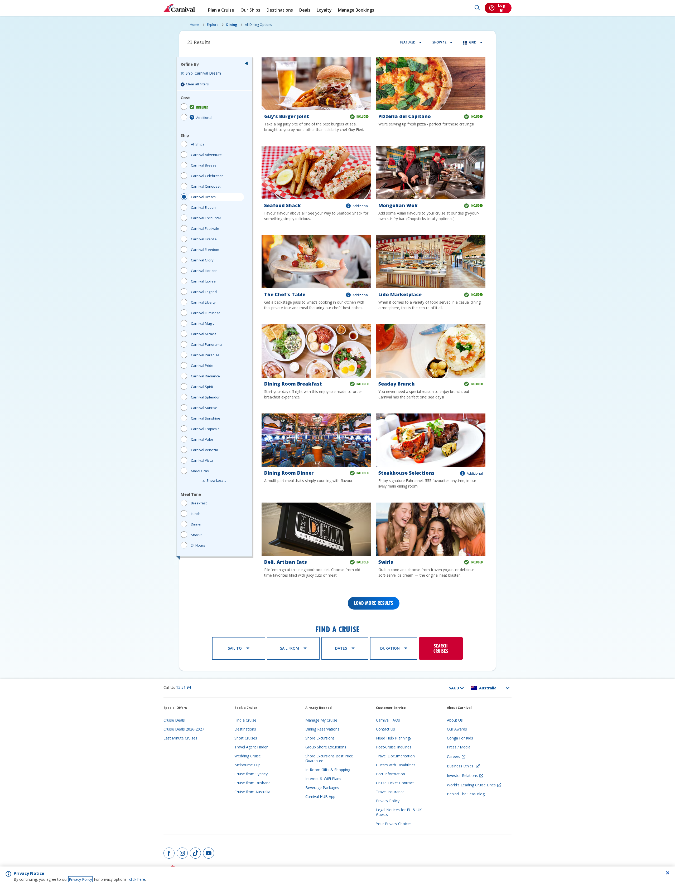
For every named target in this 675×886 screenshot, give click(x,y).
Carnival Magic (202, 323)
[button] (246, 63)
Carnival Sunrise (204, 407)
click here (137, 879)
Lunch (195, 513)
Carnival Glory (202, 260)
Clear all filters (197, 84)
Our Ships (250, 10)
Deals (304, 10)
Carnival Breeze (203, 165)
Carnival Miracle (203, 334)
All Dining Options (258, 24)
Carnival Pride (202, 365)
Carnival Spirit (202, 386)
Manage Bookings (356, 10)
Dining (231, 24)
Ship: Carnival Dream (203, 73)
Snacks (196, 534)
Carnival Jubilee (203, 281)
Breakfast (199, 503)
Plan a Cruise (221, 10)
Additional (204, 117)
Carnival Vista (202, 460)
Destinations (280, 10)
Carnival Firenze (204, 239)
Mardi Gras (200, 471)
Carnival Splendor (205, 397)
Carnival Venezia (204, 449)
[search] (477, 8)
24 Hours (198, 545)
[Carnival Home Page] (179, 8)
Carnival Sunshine (205, 418)
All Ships (197, 144)
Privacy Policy (80, 879)
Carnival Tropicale (205, 428)
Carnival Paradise (205, 355)
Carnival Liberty (203, 302)
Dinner (196, 524)
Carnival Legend (204, 291)
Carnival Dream (203, 196)
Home (194, 24)
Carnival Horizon (204, 270)
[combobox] (411, 42)
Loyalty (324, 10)
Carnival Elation (203, 207)
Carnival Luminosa (205, 312)
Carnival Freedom (205, 249)
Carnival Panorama (206, 344)
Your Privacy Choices (394, 823)
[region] (337, 876)
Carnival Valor (202, 439)
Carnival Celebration (207, 175)
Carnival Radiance (205, 376)
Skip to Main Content (23, 2)
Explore (212, 24)
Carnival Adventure (206, 154)
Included (202, 107)
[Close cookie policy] (668, 873)
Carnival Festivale (205, 228)
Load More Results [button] (373, 603)
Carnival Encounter (206, 218)
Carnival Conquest (205, 186)
